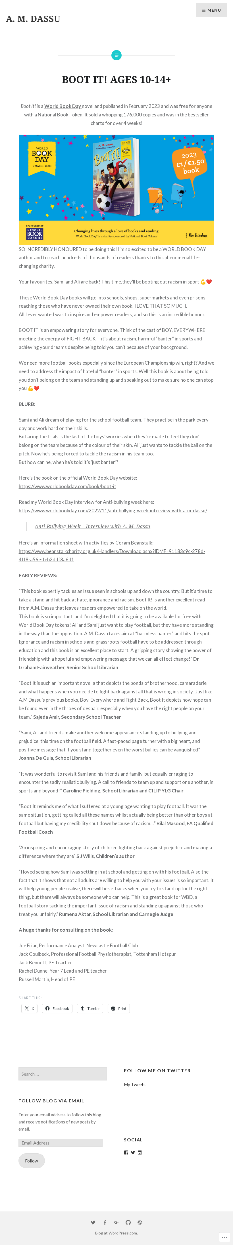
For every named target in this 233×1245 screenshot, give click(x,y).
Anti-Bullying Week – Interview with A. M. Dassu (92, 526)
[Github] (128, 1223)
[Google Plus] (116, 1223)
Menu (214, 10)
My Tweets (134, 1084)
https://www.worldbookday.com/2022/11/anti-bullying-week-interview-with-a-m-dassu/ (113, 510)
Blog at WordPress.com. (116, 1232)
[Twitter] (133, 1152)
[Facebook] (126, 1152)
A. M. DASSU (33, 18)
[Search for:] (62, 1073)
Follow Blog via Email (51, 1100)
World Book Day (63, 106)
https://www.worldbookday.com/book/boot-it (67, 486)
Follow (31, 1160)
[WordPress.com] (140, 1223)
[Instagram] (140, 1152)
